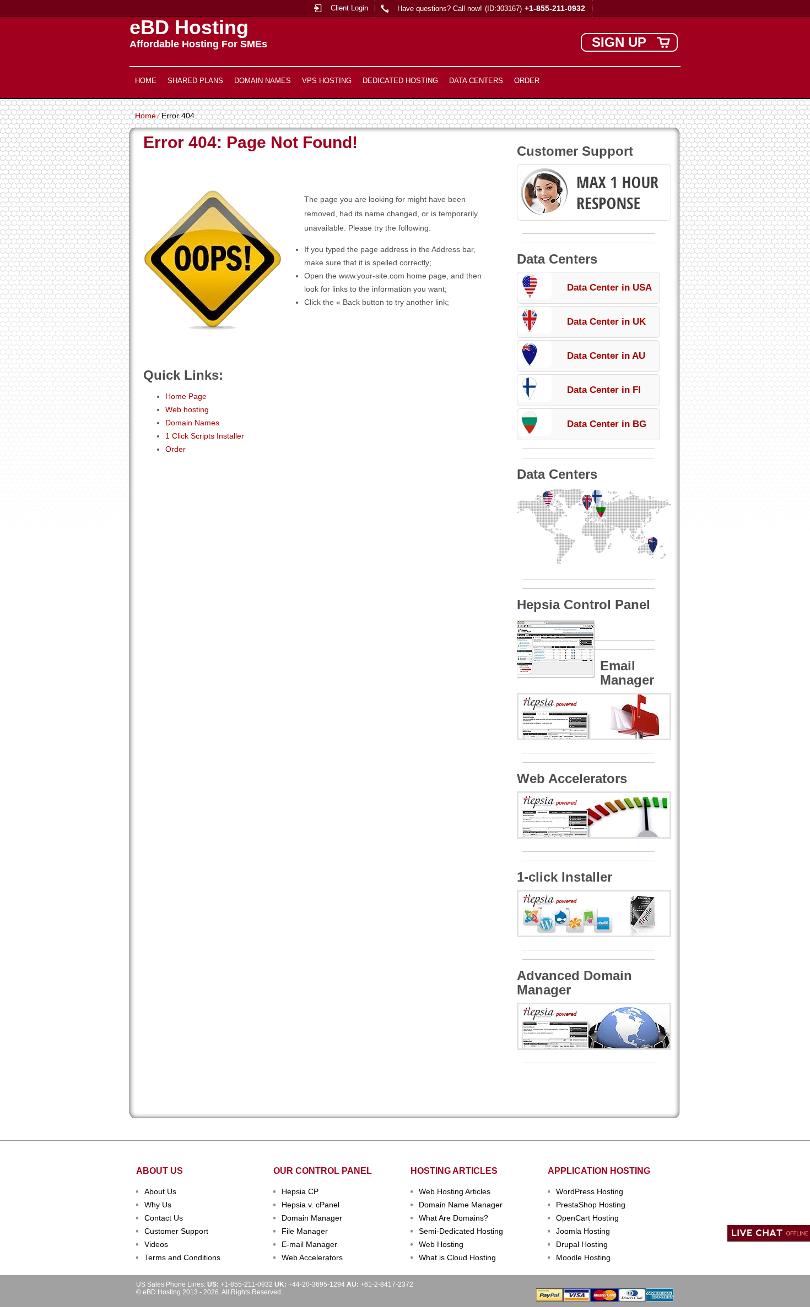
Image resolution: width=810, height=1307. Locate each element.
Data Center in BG (606, 424)
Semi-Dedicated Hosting (461, 1231)
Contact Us (163, 1217)
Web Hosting (441, 1244)
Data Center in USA (609, 287)
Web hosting (187, 409)
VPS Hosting (327, 80)
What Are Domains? (453, 1217)
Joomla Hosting (583, 1231)
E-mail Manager (309, 1244)
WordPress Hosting (589, 1191)
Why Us (157, 1204)
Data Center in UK (606, 321)
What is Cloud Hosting (457, 1257)
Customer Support (176, 1231)
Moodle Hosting (583, 1257)
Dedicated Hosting (400, 80)
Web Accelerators (312, 1257)
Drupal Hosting (582, 1244)
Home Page (186, 396)
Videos (156, 1244)
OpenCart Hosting (587, 1217)
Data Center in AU (606, 356)
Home (145, 80)
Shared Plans (195, 80)
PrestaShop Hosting (590, 1204)
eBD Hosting (189, 28)
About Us (160, 1191)
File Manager (305, 1231)
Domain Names (262, 80)
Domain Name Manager (461, 1204)
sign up (619, 42)
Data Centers (476, 80)
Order (526, 80)
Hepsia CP (300, 1191)
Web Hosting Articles (454, 1191)
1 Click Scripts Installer (204, 435)
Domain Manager (312, 1217)
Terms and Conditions (182, 1257)
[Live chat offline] (768, 1233)
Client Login (349, 8)
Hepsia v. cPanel (310, 1204)
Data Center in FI (604, 390)
